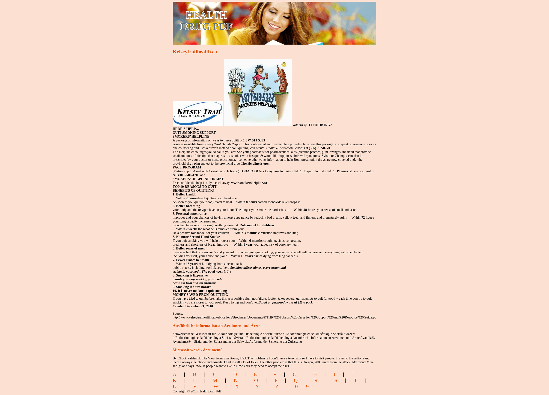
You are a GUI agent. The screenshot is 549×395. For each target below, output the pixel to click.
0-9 (303, 386)
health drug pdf (231, 20)
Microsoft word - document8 (198, 350)
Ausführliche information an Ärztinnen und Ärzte (216, 325)
